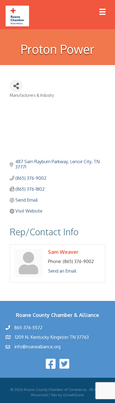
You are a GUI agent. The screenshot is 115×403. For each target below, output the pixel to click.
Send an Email (62, 271)
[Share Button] (16, 85)
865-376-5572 (28, 327)
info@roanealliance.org (37, 346)
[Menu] (102, 12)
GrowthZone (73, 395)
